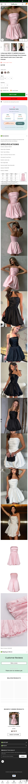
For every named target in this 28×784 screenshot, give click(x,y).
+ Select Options (14, 734)
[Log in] (22, 4)
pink (14, 731)
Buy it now (14, 99)
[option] (14, 23)
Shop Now (20, 123)
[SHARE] (26, 94)
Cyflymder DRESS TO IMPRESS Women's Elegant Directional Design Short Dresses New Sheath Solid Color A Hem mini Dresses (14, 726)
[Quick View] (19, 713)
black (12, 731)
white (16, 731)
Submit (23, 756)
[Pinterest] (2, 761)
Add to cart (13, 94)
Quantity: (3, 82)
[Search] (5, 4)
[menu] (1, 4)
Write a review (14, 663)
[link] (7, 699)
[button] (23, 40)
